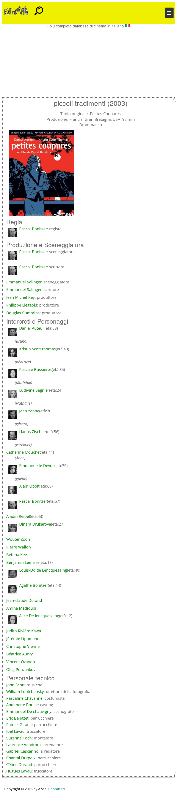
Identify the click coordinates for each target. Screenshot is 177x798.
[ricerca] (38, 8)
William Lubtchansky (25, 691)
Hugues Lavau (19, 771)
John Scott (15, 684)
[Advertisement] (88, 60)
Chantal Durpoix (21, 757)
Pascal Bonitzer (33, 228)
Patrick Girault (19, 724)
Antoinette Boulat (22, 704)
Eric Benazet (17, 718)
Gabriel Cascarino (22, 751)
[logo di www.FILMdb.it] (16, 10)
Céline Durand (19, 764)
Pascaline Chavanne (24, 698)
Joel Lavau (15, 731)
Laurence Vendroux (23, 744)
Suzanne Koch (19, 738)
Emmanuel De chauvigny (28, 711)
